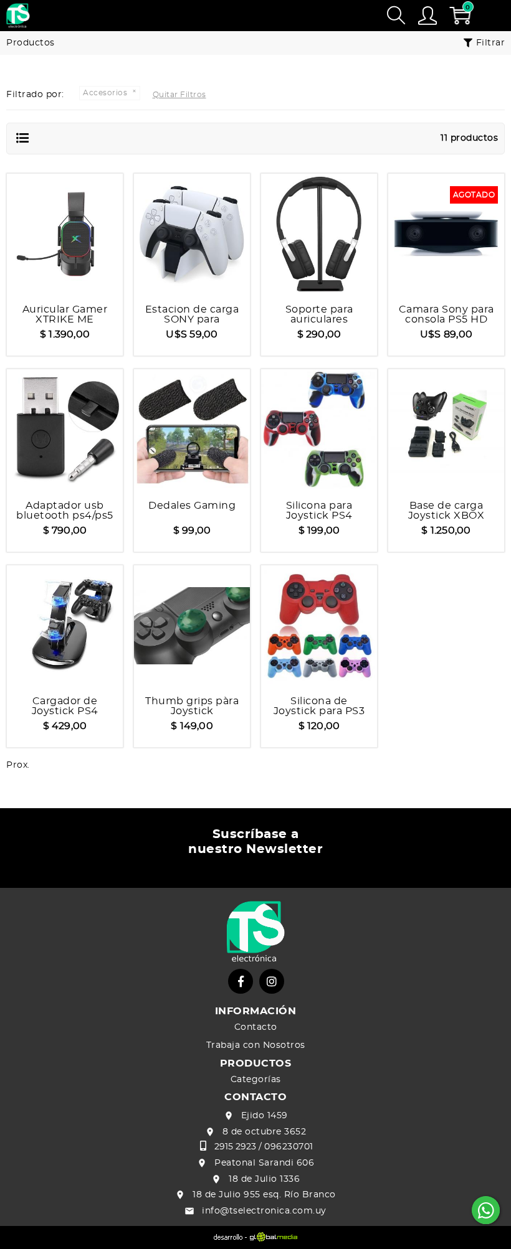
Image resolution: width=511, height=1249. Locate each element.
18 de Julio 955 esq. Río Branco (264, 1194)
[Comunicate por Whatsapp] (486, 1210)
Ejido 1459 (264, 1115)
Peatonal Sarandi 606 (264, 1163)
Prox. (18, 765)
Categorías (256, 1079)
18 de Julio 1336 (264, 1179)
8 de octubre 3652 (264, 1132)
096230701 (288, 1147)
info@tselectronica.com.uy (264, 1211)
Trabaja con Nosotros (255, 1045)
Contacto (255, 1027)
